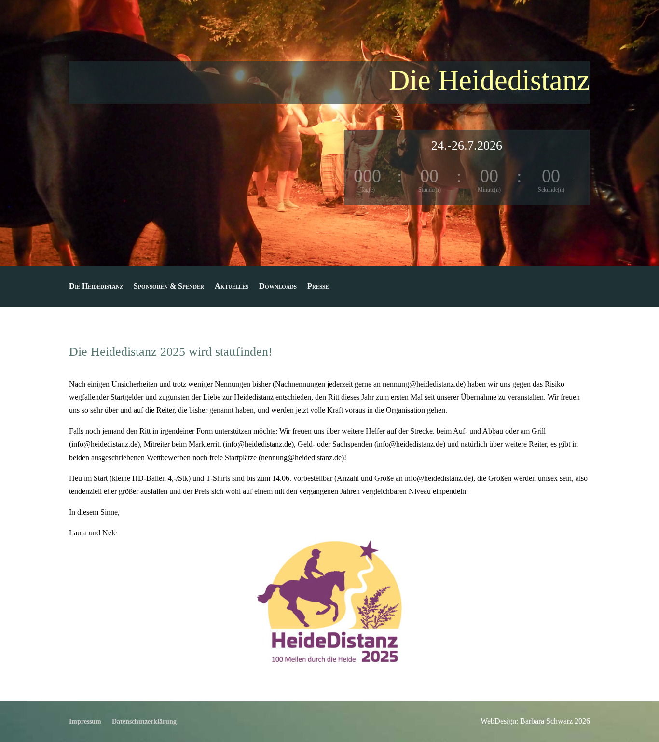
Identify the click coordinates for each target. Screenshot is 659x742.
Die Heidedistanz (96, 286)
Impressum (85, 721)
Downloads (278, 286)
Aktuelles (231, 286)
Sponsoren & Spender (169, 286)
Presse (318, 286)
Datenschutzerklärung (144, 721)
